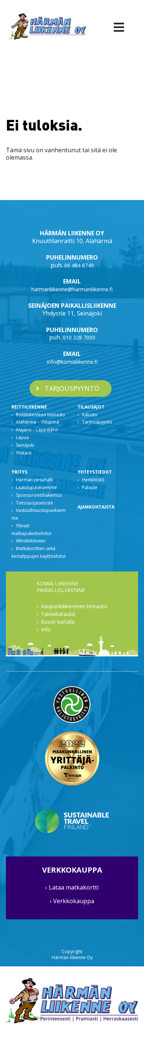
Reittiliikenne (29, 407)
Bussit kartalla (58, 621)
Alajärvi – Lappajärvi (37, 430)
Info (46, 629)
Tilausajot (91, 407)
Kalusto (89, 414)
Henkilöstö (93, 480)
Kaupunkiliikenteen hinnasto (74, 606)
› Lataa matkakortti (72, 887)
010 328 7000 (79, 337)
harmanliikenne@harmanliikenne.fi (72, 289)
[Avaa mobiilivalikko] (119, 27)
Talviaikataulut (58, 613)
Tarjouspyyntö (97, 422)
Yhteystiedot (95, 472)
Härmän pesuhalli (34, 480)
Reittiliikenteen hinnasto (40, 414)
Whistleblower (31, 541)
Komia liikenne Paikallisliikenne (61, 587)
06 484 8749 (79, 265)
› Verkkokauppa (72, 901)
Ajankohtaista (96, 507)
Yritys (19, 472)
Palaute (89, 487)
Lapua (22, 437)
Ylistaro (24, 453)
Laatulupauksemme (36, 487)
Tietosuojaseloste (34, 503)
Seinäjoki (25, 445)
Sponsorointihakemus (39, 495)
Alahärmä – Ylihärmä (37, 422)
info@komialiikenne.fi (72, 361)
